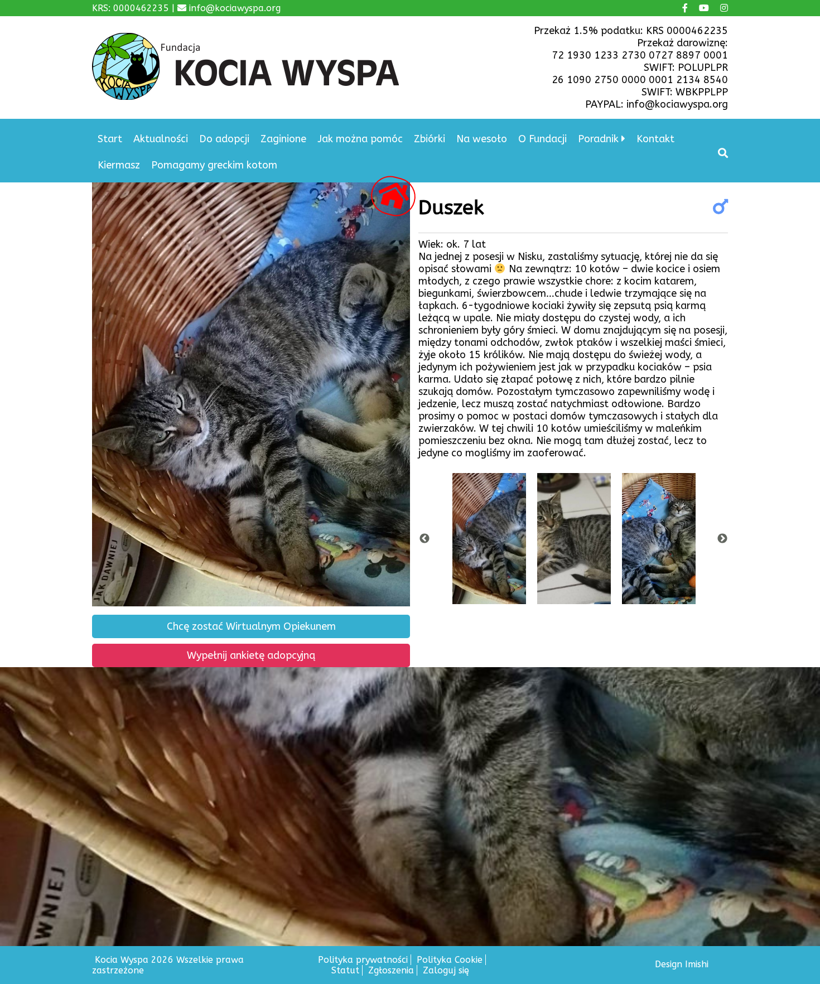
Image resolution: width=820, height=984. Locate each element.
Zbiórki (429, 139)
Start (110, 139)
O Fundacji (542, 139)
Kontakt (655, 139)
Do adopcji (224, 139)
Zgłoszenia (391, 970)
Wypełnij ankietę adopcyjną (251, 655)
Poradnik (598, 139)
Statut (345, 970)
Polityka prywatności (363, 959)
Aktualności (160, 139)
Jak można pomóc (360, 139)
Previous (424, 538)
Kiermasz (119, 165)
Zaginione (283, 139)
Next (722, 538)
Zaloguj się (446, 970)
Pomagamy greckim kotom (214, 165)
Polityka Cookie (450, 959)
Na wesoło (481, 139)
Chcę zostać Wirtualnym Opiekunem (251, 626)
